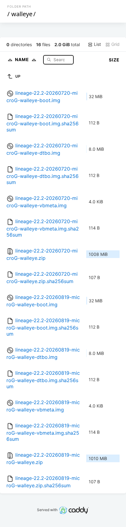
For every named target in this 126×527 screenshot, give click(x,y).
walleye (21, 14)
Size (114, 59)
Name (22, 59)
